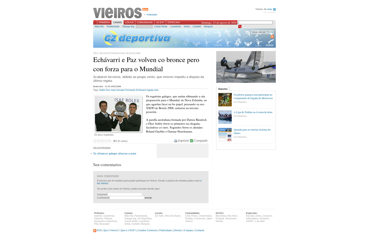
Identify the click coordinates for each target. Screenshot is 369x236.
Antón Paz (104, 90)
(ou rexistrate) (270, 12)
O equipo (188, 230)
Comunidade (145, 22)
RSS (99, 230)
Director (178, 230)
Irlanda (219, 221)
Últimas (108, 218)
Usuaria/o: (102, 194)
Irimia (187, 26)
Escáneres (99, 221)
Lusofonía (175, 26)
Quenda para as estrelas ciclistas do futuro (252, 131)
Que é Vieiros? (111, 230)
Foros (194, 215)
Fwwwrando (113, 26)
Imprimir (183, 140)
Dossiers (264, 218)
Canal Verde (160, 26)
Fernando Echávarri (135, 90)
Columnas (109, 215)
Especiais (174, 22)
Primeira (104, 22)
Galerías (98, 218)
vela (156, 90)
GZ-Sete (159, 215)
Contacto (199, 230)
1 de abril (260, 221)
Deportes (223, 89)
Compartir (201, 140)
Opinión (98, 215)
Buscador (105, 224)
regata (150, 90)
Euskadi (220, 218)
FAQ (96, 224)
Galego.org (128, 26)
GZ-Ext (160, 22)
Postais (189, 218)
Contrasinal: (103, 197)
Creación (267, 215)
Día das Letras (253, 215)
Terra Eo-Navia (172, 215)
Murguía (208, 26)
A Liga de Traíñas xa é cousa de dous (253, 112)
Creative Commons (147, 230)
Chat (187, 215)
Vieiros (121, 13)
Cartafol (197, 26)
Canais (117, 22)
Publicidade (152, 14)
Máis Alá (99, 26)
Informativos (252, 218)
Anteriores (111, 221)
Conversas (199, 218)
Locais (129, 22)
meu (270, 9)
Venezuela (230, 218)
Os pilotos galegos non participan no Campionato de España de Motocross (253, 96)
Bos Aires (232, 215)
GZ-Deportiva (144, 26)
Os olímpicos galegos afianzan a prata (114, 153)
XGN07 (250, 221)
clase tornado (118, 90)
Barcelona (221, 215)
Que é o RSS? (128, 230)
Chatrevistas (205, 215)
